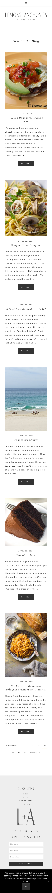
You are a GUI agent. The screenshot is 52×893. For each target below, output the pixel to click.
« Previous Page (13, 745)
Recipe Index (26, 801)
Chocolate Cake (26, 554)
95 (39, 745)
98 (19, 752)
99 (25, 752)
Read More (26, 163)
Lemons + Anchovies (26, 16)
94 (33, 745)
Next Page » (35, 752)
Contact (26, 804)
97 (13, 752)
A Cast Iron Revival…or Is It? (26, 308)
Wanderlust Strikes (26, 439)
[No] (48, 881)
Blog (26, 797)
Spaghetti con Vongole (26, 245)
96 (45, 745)
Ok (26, 887)
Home (26, 794)
